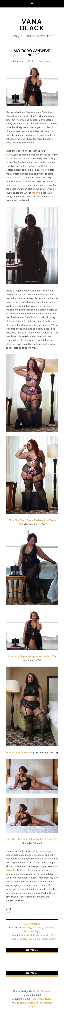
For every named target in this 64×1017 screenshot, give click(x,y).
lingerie (44, 935)
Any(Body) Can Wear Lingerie (32, 53)
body (36, 935)
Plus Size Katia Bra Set (19, 752)
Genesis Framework (26, 1002)
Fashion (37, 927)
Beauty (27, 927)
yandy (52, 938)
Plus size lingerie (37, 938)
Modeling (49, 927)
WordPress (46, 1002)
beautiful (26, 935)
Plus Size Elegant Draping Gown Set (29, 656)
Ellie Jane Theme (43, 998)
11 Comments (43, 61)
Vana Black (32, 25)
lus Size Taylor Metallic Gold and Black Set (33, 839)
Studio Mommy (41, 991)
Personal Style (32, 931)
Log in (33, 1006)
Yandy (9, 154)
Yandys (35, 192)
